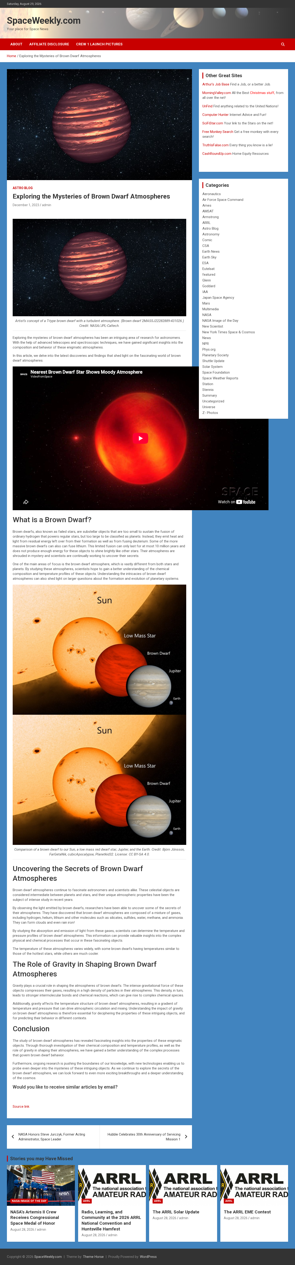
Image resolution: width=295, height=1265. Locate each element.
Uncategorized (213, 401)
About (16, 44)
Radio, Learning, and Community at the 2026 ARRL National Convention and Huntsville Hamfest (111, 1220)
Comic (207, 240)
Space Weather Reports (220, 378)
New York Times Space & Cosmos (228, 332)
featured (208, 274)
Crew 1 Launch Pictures (99, 44)
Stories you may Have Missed (41, 1158)
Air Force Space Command (222, 200)
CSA (205, 246)
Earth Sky (209, 257)
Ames (206, 205)
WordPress (148, 1257)
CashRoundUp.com (216, 154)
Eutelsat (208, 269)
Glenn (206, 280)
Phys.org (208, 349)
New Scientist (212, 326)
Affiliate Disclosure (49, 44)
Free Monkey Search (217, 132)
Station (207, 384)
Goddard (208, 286)
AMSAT (208, 211)
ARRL (206, 223)
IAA (205, 292)
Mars (206, 303)
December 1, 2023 (26, 205)
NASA (206, 315)
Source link (21, 1106)
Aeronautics (211, 194)
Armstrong (210, 217)
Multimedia (210, 309)
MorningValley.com (216, 93)
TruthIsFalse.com (215, 145)
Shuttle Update (213, 361)
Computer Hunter (215, 115)
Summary (209, 395)
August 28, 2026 (22, 1229)
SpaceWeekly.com (44, 20)
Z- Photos (210, 413)
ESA (205, 263)
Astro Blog (23, 188)
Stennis (208, 390)
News (206, 338)
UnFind (207, 106)
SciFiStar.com (212, 123)
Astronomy (210, 234)
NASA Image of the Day (220, 321)
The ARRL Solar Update (176, 1212)
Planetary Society (215, 355)
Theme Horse (93, 1257)
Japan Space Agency (218, 298)
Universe (208, 407)
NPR (205, 344)
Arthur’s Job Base (216, 84)
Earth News (211, 251)
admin (46, 205)
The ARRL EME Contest (247, 1212)
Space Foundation (216, 372)
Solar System (212, 367)
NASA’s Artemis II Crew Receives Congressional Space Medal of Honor (34, 1217)
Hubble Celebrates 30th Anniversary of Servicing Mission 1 (144, 1136)
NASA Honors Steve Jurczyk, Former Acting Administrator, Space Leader (51, 1136)
